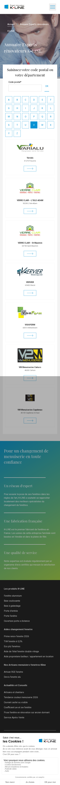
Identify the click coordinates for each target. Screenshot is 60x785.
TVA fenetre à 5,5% (13, 641)
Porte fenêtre (10, 616)
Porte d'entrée (11, 611)
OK (46, 86)
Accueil (11, 24)
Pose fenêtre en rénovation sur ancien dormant (27, 712)
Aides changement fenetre (18, 629)
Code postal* (15, 82)
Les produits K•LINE (14, 588)
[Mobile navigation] (52, 6)
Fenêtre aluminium (13, 595)
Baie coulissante (12, 600)
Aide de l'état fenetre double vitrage (21, 651)
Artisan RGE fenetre (13, 672)
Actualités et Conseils (15, 685)
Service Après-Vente (14, 717)
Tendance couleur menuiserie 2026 (21, 697)
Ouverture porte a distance (17, 621)
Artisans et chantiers (14, 692)
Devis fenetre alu (12, 677)
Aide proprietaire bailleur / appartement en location (28, 656)
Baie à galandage (12, 606)
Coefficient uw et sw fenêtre (17, 707)
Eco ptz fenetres (12, 646)
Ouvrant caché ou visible (16, 702)
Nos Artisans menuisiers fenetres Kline (25, 665)
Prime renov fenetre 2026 (16, 636)
